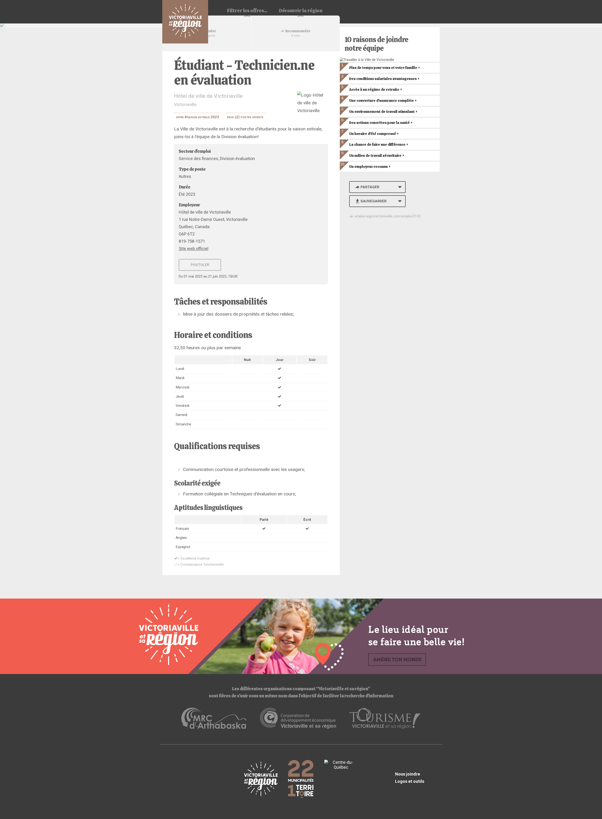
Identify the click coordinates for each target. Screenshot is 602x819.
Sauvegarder (373, 201)
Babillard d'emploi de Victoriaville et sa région (185, 21)
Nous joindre (407, 774)
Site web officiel (193, 248)
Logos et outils (409, 781)
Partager (369, 187)
